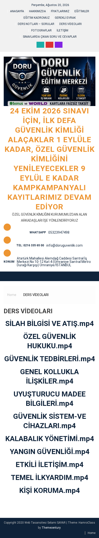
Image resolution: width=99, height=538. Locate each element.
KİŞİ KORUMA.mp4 (49, 490)
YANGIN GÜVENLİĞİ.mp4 (49, 451)
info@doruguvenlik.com (64, 245)
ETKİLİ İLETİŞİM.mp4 (49, 464)
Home (91, 533)
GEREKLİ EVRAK (65, 17)
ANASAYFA (17, 11)
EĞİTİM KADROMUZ (37, 17)
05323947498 (58, 232)
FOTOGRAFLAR (41, 30)
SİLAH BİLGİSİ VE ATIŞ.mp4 (49, 323)
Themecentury (51, 527)
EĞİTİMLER (81, 11)
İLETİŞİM (62, 30)
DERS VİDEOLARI (70, 24)
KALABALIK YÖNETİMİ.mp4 (49, 438)
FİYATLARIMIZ (60, 11)
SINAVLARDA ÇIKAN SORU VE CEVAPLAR (50, 36)
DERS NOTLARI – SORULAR (36, 24)
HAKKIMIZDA (37, 11)
